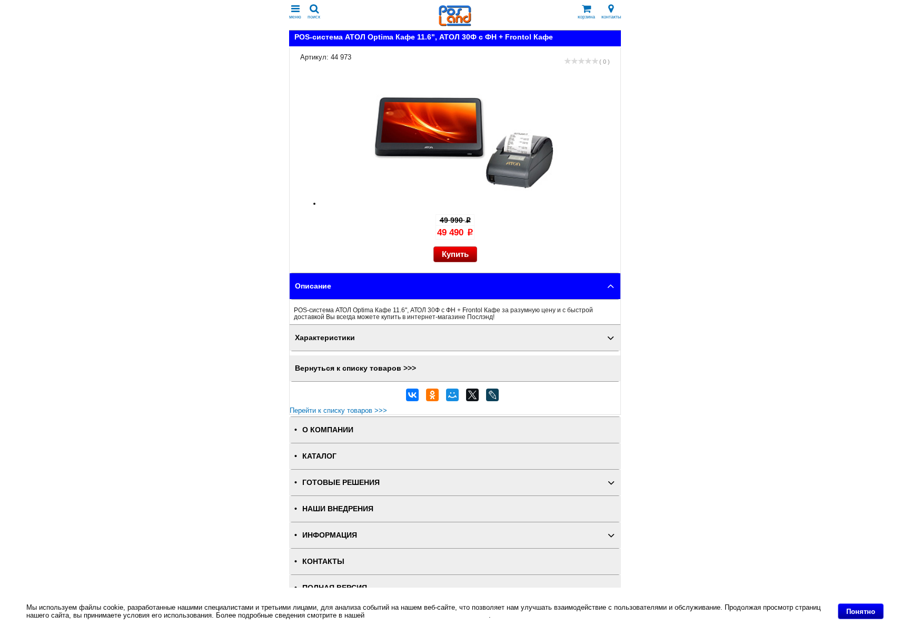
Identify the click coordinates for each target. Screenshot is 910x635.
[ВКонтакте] (412, 397)
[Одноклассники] (432, 397)
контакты (611, 16)
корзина (586, 16)
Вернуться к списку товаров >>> (355, 368)
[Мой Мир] (452, 397)
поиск (314, 16)
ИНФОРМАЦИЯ (329, 535)
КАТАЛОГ (319, 456)
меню (295, 16)
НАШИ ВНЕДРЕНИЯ (337, 509)
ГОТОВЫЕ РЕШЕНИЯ (341, 483)
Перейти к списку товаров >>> (338, 410)
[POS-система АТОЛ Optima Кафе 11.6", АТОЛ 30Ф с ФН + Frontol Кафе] (465, 203)
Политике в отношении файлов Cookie (428, 615)
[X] (472, 397)
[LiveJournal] (492, 397)
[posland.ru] (455, 24)
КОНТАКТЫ (323, 561)
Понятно (860, 612)
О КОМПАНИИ (327, 430)
